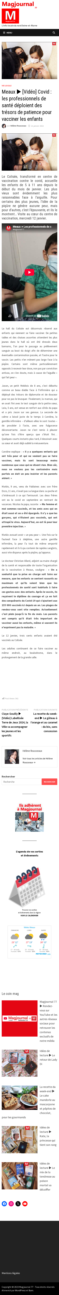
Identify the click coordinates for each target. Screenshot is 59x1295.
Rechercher (8, 776)
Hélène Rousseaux (18, 126)
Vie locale (6, 85)
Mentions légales (11, 1273)
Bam (31, 1290)
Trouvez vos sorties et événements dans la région (29, 913)
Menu (9, 32)
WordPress (20, 1290)
